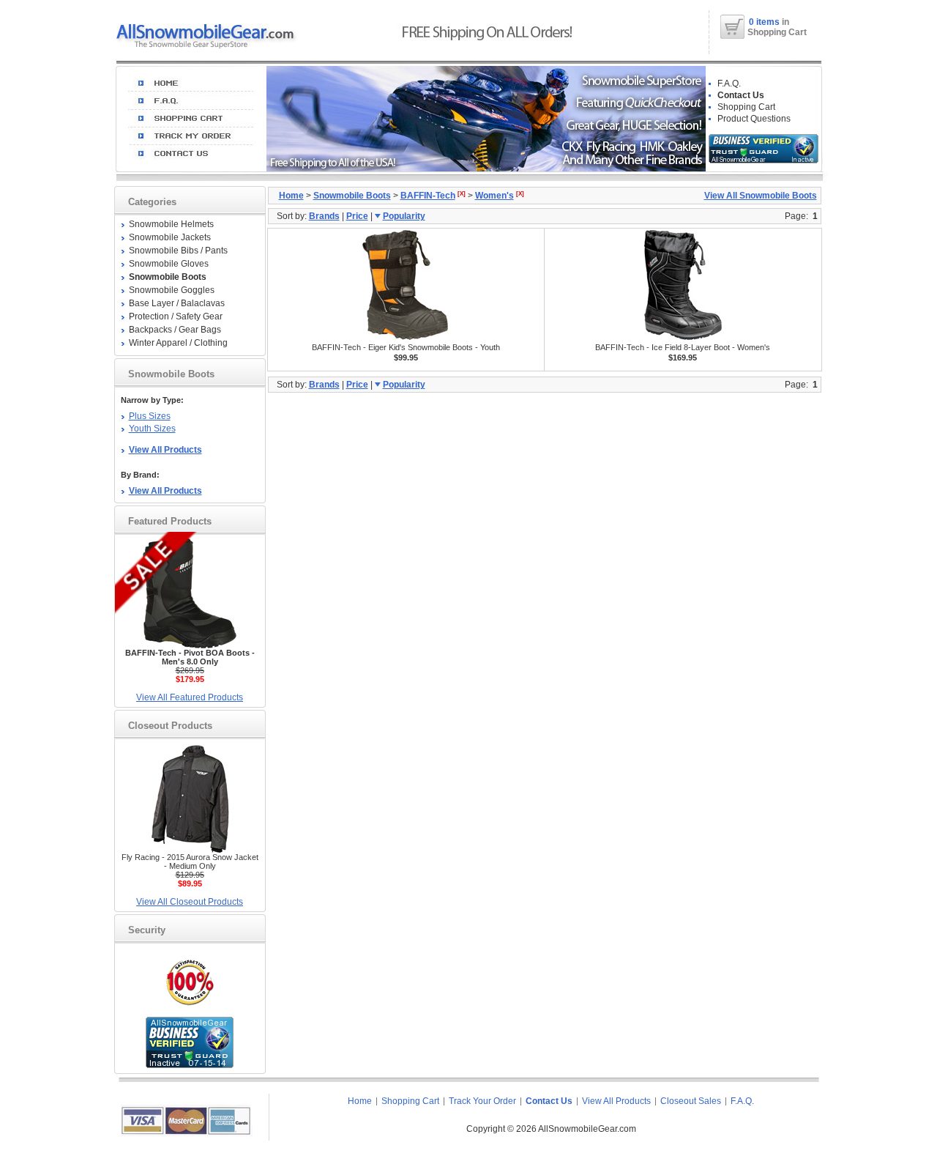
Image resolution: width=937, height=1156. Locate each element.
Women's (494, 195)
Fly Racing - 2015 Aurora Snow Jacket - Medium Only (190, 861)
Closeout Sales (690, 1101)
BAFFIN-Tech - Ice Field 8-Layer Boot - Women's (682, 347)
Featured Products (170, 521)
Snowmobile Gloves (169, 264)
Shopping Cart (746, 107)
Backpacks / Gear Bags (175, 330)
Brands (324, 216)
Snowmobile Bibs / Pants (178, 250)
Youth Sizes (152, 428)
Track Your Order (482, 1101)
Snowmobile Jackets (170, 237)
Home (291, 195)
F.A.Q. (729, 83)
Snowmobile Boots (352, 195)
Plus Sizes (150, 416)
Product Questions (754, 119)
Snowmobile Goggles (171, 290)
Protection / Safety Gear (176, 316)
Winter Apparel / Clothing (178, 343)
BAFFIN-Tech (427, 195)
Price (357, 216)
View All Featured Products (189, 697)
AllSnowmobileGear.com (587, 1129)
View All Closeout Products (189, 902)
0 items (765, 22)
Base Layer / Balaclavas (177, 303)
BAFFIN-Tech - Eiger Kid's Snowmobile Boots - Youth (406, 347)
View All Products (616, 1101)
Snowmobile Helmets (171, 224)
